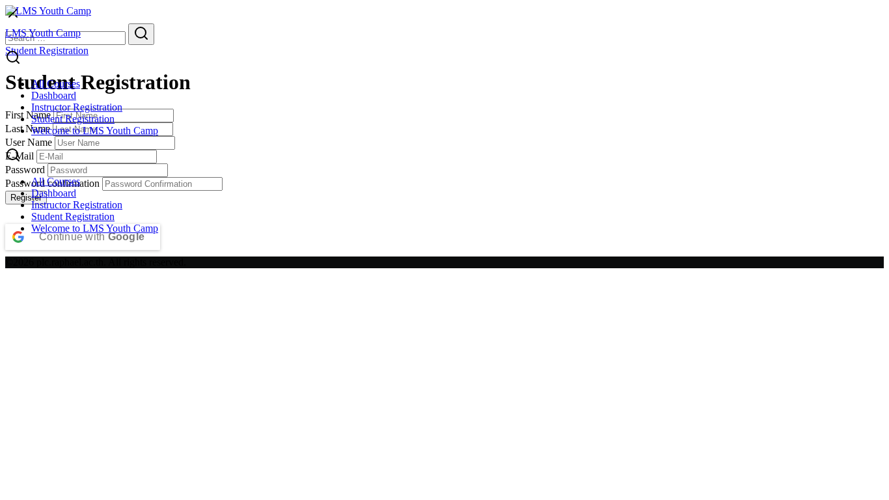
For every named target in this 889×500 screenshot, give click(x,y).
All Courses (55, 83)
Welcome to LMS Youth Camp (94, 130)
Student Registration (73, 118)
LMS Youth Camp (43, 32)
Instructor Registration (76, 107)
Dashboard (53, 95)
